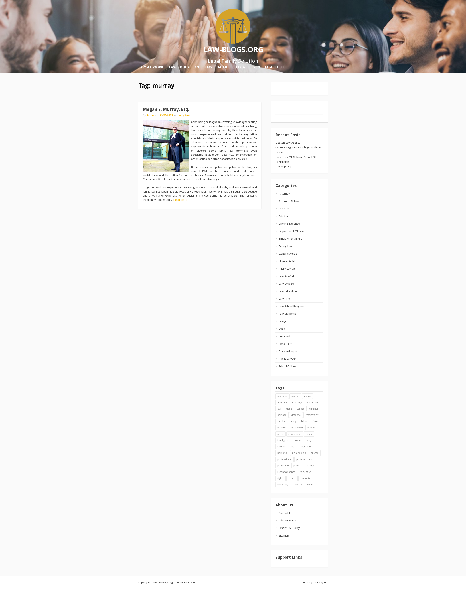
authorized (313, 402)
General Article (269, 67)
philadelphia (299, 452)
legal (293, 446)
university (282, 484)
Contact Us (286, 513)
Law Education (184, 67)
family (293, 421)
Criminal (283, 216)
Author (151, 115)
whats (310, 484)
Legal (241, 67)
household (297, 427)
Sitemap (284, 535)
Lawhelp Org (283, 166)
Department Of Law (291, 231)
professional (284, 459)
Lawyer (280, 152)
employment (312, 414)
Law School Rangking (292, 306)
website (297, 484)
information (294, 434)
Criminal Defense (289, 223)
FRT (326, 582)
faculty (281, 421)
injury (309, 434)
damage (282, 414)
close (289, 408)
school (292, 478)
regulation (305, 471)
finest (316, 421)
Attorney (284, 193)
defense (296, 414)
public (296, 465)
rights (280, 478)
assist (307, 396)
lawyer (310, 440)
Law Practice (218, 67)
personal (282, 452)
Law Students (287, 313)
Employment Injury (290, 238)
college (301, 408)
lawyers (281, 446)
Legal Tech (285, 343)
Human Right (287, 261)
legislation (306, 446)
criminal (313, 408)
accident (282, 396)
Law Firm (284, 298)
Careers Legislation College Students (298, 147)
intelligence (283, 440)
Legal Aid (284, 336)
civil (279, 408)
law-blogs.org (233, 49)
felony (304, 421)
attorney (282, 402)
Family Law (183, 115)
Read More (180, 199)
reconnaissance (286, 471)
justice (298, 440)
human (311, 427)
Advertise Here (288, 520)
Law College (286, 283)
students (305, 478)
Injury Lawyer (287, 268)
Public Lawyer (287, 358)
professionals (304, 459)
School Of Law (287, 366)
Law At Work (150, 67)
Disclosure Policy (289, 528)
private (315, 452)
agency (295, 396)
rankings (309, 465)
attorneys (297, 402)
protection (283, 465)
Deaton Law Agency (287, 142)
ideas (280, 434)
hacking (281, 427)
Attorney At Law (289, 201)
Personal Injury (288, 351)
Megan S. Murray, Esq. (166, 109)
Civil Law (284, 208)
